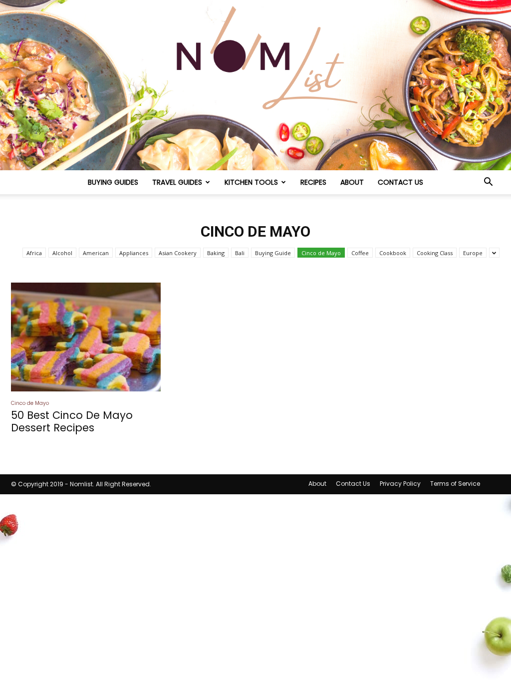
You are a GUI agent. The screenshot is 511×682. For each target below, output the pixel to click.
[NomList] (255, 85)
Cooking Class (435, 253)
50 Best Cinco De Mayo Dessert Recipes (72, 421)
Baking (216, 253)
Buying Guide (273, 253)
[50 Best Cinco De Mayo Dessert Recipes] (86, 337)
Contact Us (400, 182)
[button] (488, 182)
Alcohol (62, 253)
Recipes (313, 182)
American (96, 253)
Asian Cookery (178, 253)
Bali (240, 253)
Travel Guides (177, 182)
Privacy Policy (400, 483)
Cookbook (392, 253)
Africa (34, 253)
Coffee (360, 253)
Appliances (133, 253)
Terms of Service (455, 483)
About (352, 182)
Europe (473, 253)
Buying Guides (113, 182)
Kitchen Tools (251, 182)
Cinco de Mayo (321, 253)
